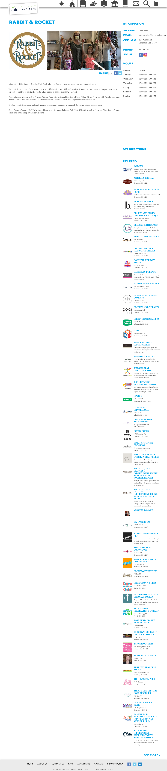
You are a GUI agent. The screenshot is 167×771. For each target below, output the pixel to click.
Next (125, 50)
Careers (98, 764)
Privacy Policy (115, 764)
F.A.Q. (70, 764)
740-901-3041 (145, 49)
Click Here (143, 30)
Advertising (83, 764)
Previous (43, 50)
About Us (42, 764)
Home (30, 764)
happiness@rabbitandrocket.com (152, 35)
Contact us (58, 764)
